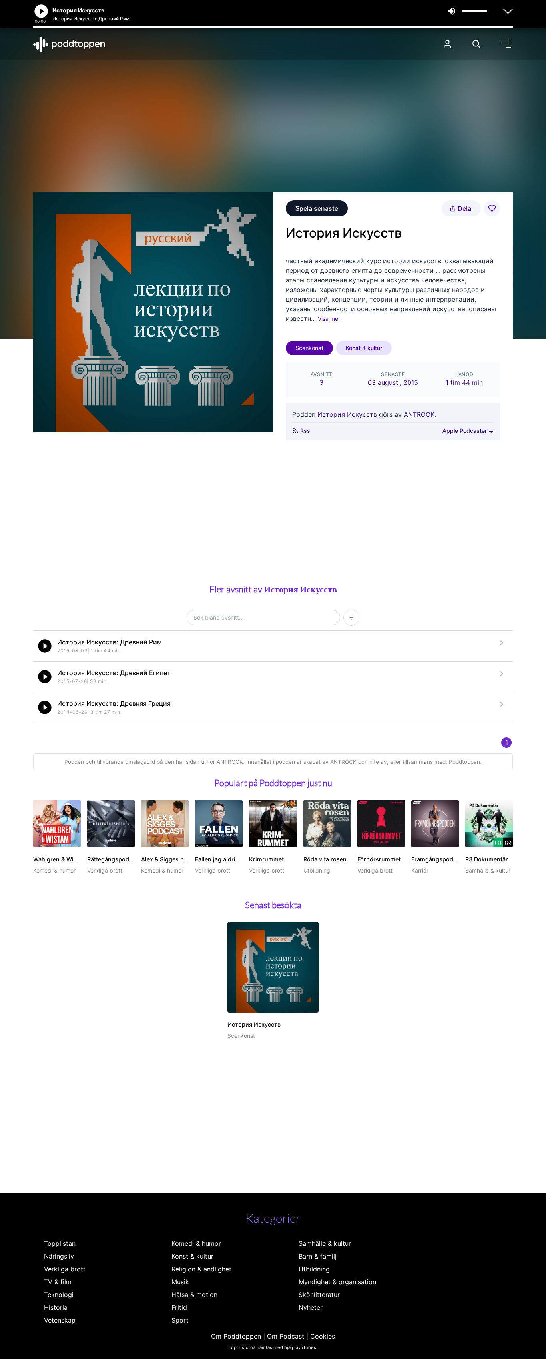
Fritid (179, 1307)
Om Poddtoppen (236, 1336)
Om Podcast (285, 1336)
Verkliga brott (65, 1269)
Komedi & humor (196, 1243)
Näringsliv (59, 1256)
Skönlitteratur (319, 1295)
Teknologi (59, 1295)
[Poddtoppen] (69, 44)
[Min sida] (447, 44)
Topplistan (60, 1243)
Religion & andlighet (201, 1269)
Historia (56, 1307)
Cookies (322, 1336)
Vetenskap (60, 1320)
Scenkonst (309, 347)
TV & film (58, 1282)
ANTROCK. (420, 414)
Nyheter (311, 1307)
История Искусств (347, 414)
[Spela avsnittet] (44, 646)
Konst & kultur (364, 347)
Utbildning (314, 1269)
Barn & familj (318, 1256)
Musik (180, 1282)
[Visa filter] (351, 618)
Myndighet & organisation (337, 1282)
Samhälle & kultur (325, 1243)
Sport (180, 1320)
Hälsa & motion (194, 1295)
